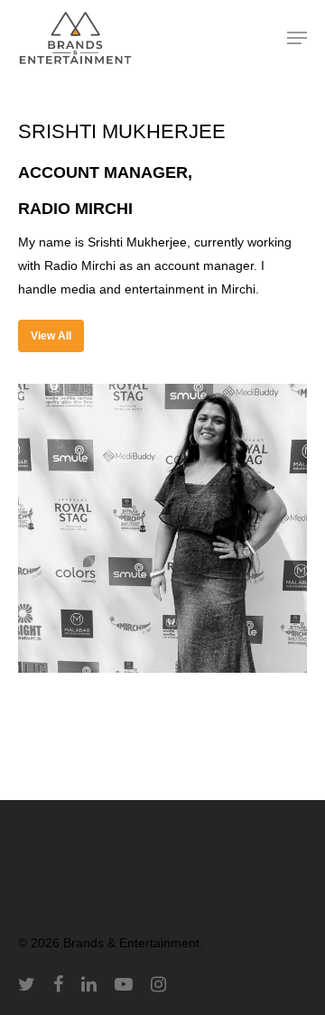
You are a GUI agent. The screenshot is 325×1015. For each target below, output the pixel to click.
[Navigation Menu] (297, 38)
